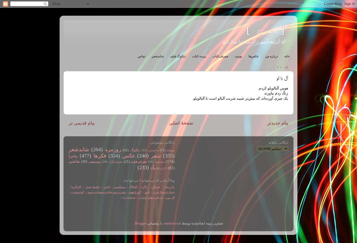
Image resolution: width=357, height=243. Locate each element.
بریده (171, 150)
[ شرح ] (265, 30)
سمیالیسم (119, 187)
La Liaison (129, 197)
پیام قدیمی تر (82, 123)
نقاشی (74, 161)
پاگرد (143, 187)
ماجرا (73, 156)
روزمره (113, 149)
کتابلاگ (133, 187)
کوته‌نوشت (77, 192)
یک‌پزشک (169, 187)
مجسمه (159, 161)
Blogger (140, 223)
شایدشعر (158, 56)
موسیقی (95, 161)
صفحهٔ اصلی (181, 123)
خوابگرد (154, 187)
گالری (163, 168)
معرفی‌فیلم (139, 161)
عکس (128, 156)
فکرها (100, 156)
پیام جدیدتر (277, 123)
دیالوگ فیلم (178, 56)
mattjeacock (172, 223)
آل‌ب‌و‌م (170, 197)
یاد (153, 167)
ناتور (146, 192)
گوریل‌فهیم (135, 192)
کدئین (106, 187)
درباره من (271, 56)
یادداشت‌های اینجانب (151, 197)
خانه (287, 56)
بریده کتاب (199, 56)
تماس (141, 56)
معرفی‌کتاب (220, 56)
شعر (156, 156)
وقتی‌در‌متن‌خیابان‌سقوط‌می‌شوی (106, 192)
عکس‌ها (254, 56)
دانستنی (153, 150)
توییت (238, 56)
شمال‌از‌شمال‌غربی (164, 192)
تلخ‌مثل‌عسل (92, 187)
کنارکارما (76, 187)
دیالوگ (135, 150)
